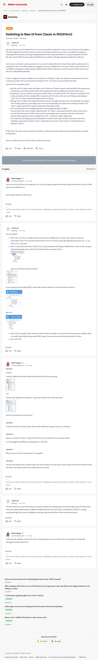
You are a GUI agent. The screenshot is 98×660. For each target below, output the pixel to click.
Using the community (11, 657)
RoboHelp (25, 10)
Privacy (31, 657)
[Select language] (66, 4)
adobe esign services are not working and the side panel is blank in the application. (34, 606)
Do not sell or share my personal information (62, 657)
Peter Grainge (16, 178)
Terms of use (23, 657)
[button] (4, 5)
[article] (49, 197)
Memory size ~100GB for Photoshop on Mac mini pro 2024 (25, 617)
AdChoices (83, 657)
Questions (33, 10)
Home (5, 10)
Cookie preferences (41, 657)
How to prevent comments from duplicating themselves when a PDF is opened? (33, 579)
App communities (14, 10)
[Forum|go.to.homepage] (17, 4)
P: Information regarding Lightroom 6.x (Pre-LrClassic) (24, 595)
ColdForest (15, 43)
